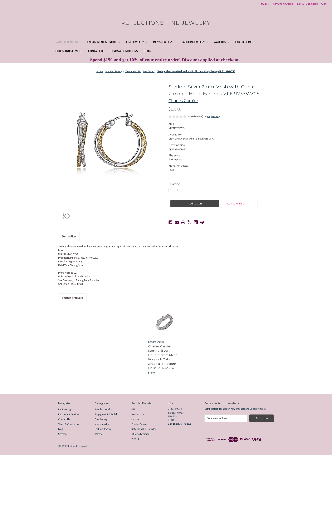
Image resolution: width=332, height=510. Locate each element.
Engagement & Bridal (102, 42)
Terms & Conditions (124, 51)
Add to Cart (164, 325)
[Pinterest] (202, 222)
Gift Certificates (283, 4)
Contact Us (96, 51)
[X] (189, 222)
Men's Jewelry (163, 42)
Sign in (300, 4)
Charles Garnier (139, 424)
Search (265, 4)
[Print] (183, 222)
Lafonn (135, 419)
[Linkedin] (196, 222)
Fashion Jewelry (193, 42)
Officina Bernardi (140, 434)
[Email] (177, 222)
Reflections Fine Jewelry (143, 429)
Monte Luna (137, 414)
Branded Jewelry (66, 42)
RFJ (133, 409)
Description (69, 236)
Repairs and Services (68, 51)
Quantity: (174, 183)
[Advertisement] (115, 482)
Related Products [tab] (72, 298)
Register (313, 4)
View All (135, 438)
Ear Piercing (243, 42)
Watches (220, 42)
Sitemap (62, 434)
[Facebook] (170, 222)
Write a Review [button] (212, 116)
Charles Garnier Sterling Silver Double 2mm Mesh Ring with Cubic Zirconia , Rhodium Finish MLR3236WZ (163, 357)
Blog (147, 51)
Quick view (164, 319)
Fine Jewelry (135, 42)
